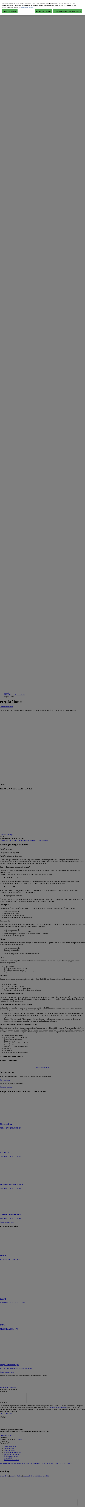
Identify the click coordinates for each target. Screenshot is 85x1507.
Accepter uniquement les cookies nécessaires (68, 11)
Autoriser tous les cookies (43, 11)
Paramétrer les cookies (9, 11)
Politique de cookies (27, 7)
